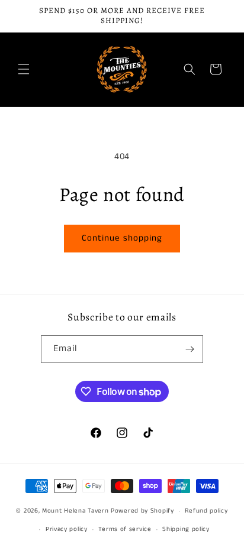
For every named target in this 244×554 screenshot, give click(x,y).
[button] (24, 69)
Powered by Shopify (142, 511)
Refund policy (206, 511)
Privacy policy (67, 529)
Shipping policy (186, 529)
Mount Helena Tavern (75, 511)
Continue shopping (122, 238)
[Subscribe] (189, 349)
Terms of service (124, 529)
